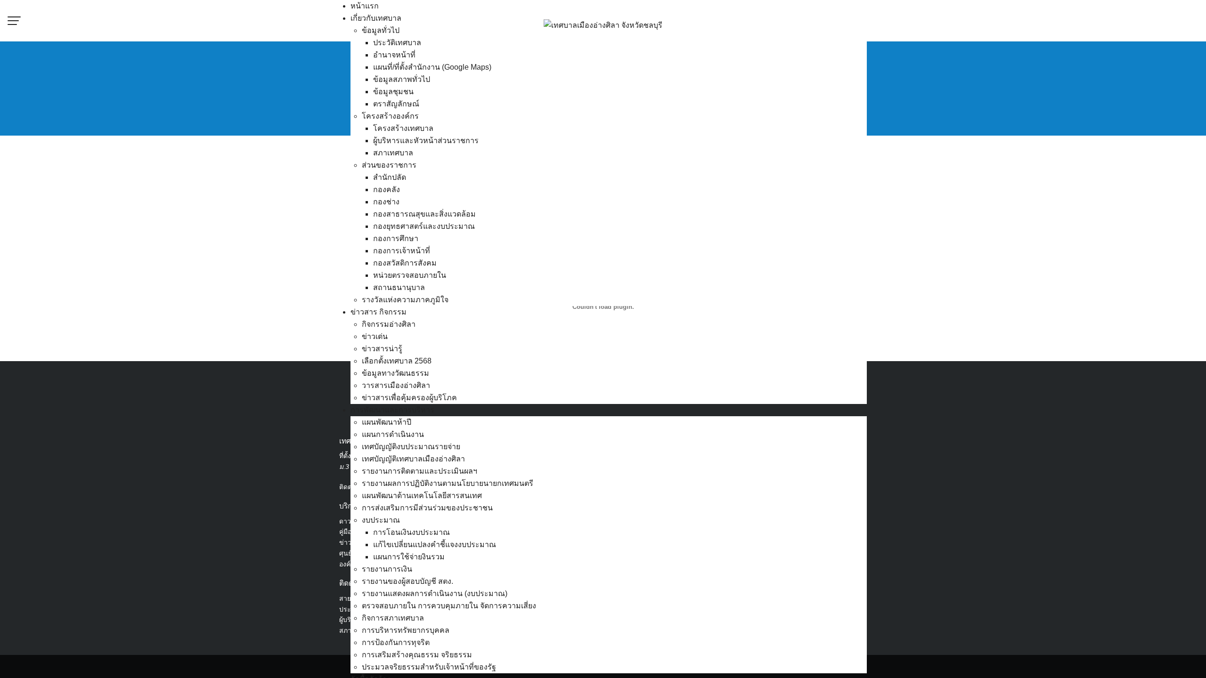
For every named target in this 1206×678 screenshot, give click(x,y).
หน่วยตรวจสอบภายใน (409, 275)
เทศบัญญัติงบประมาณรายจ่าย (411, 447)
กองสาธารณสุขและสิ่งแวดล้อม (424, 214)
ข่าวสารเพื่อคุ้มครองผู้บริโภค (409, 398)
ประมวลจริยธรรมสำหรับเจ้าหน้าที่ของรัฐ (429, 667)
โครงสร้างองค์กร (390, 116)
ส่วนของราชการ (389, 165)
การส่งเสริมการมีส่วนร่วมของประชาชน (427, 508)
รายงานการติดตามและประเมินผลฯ (419, 471)
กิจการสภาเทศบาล (393, 618)
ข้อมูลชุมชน (393, 92)
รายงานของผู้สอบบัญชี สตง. (407, 581)
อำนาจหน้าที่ (394, 55)
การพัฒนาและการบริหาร (392, 410)
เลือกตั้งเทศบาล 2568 (397, 361)
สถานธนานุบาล (399, 287)
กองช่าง (386, 202)
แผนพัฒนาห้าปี (386, 422)
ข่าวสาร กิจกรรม (378, 312)
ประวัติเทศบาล (397, 43)
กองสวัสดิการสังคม (405, 263)
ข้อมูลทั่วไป (380, 30)
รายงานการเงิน (387, 569)
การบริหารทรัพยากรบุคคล (405, 630)
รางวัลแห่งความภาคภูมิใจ (405, 300)
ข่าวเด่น (375, 336)
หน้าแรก (364, 6)
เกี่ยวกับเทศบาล (375, 18)
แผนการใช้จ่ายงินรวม (409, 557)
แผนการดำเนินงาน (393, 434)
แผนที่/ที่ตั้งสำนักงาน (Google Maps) (432, 67)
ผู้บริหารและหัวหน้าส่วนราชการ (426, 141)
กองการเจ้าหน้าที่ (401, 251)
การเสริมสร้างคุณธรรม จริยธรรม (417, 655)
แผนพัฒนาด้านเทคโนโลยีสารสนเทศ (422, 496)
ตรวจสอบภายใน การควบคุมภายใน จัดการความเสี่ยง (449, 606)
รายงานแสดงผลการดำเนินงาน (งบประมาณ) (434, 593)
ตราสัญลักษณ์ (396, 104)
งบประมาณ (381, 520)
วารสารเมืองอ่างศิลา (396, 385)
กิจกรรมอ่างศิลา (389, 324)
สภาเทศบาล (393, 153)
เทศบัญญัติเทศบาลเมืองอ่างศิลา (413, 459)
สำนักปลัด (389, 177)
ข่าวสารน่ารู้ (382, 349)
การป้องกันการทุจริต (396, 642)
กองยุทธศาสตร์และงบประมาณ (424, 226)
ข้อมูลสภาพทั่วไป (401, 79)
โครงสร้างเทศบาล (403, 128)
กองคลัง (386, 190)
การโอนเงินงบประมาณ (411, 532)
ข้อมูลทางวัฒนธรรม (395, 373)
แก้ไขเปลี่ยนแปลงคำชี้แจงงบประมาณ (434, 545)
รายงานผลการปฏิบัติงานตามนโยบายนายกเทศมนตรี (447, 483)
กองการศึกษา (395, 238)
